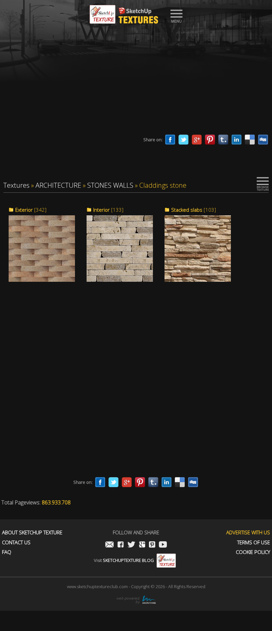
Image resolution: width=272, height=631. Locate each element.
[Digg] (263, 140)
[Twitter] (183, 140)
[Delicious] (250, 140)
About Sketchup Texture (32, 532)
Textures (16, 185)
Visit (124, 560)
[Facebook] (170, 140)
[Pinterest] (210, 140)
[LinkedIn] (236, 140)
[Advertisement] (136, 81)
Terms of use (253, 542)
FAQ (6, 552)
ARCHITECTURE (58, 185)
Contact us (16, 542)
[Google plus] (197, 140)
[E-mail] (109, 545)
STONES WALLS (110, 185)
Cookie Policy (253, 552)
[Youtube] (163, 545)
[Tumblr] (223, 140)
